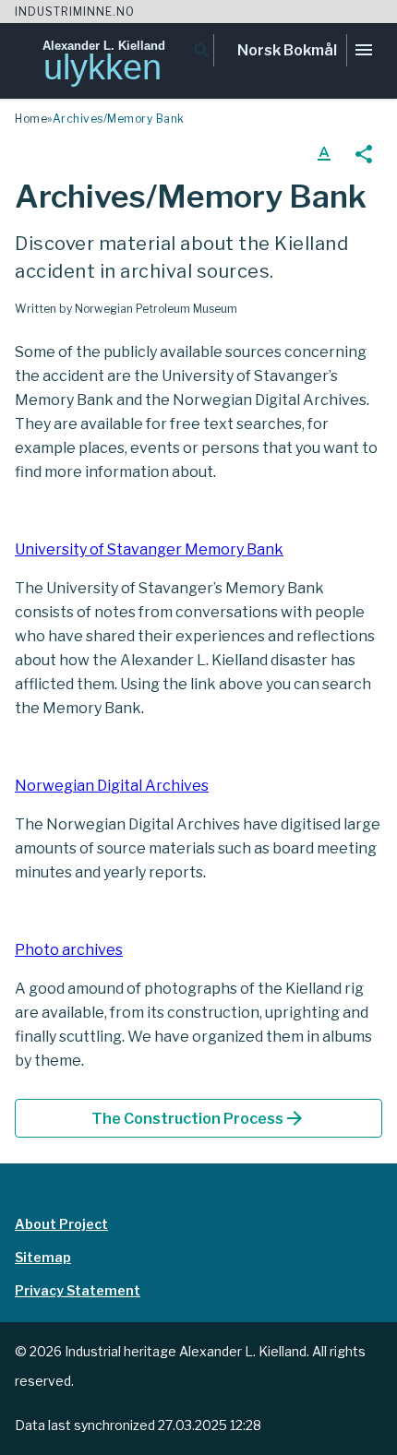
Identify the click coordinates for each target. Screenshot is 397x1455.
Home (31, 118)
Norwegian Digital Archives (112, 785)
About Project (61, 1224)
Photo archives (69, 950)
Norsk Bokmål (287, 50)
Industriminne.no (75, 11)
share (364, 154)
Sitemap (43, 1257)
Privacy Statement (77, 1290)
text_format (324, 154)
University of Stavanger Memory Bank (149, 549)
